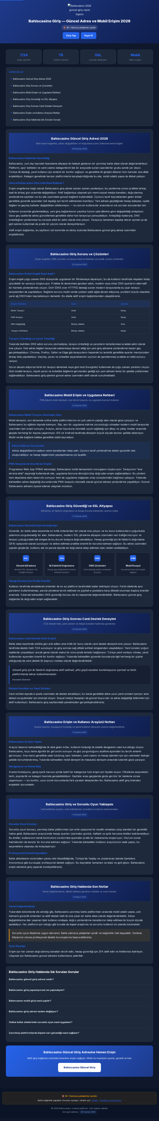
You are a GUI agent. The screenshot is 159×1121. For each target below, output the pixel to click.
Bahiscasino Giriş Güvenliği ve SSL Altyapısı (35, 99)
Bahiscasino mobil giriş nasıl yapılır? (30, 1000)
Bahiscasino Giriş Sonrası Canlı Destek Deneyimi (37, 106)
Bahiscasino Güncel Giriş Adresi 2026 (32, 79)
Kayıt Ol (88, 35)
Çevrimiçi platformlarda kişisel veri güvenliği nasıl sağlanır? (44, 1032)
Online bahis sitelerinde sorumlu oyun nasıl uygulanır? (40, 1022)
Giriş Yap (71, 35)
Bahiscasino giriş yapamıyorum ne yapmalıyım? (36, 990)
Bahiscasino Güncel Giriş (79, 1067)
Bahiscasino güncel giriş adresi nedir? (31, 979)
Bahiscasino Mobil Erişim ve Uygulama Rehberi (37, 92)
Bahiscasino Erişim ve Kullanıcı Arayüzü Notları (36, 113)
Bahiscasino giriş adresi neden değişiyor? (33, 1011)
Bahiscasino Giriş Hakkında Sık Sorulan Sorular (37, 119)
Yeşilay (94, 1100)
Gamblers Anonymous (110, 1100)
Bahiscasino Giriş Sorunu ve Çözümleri (32, 85)
